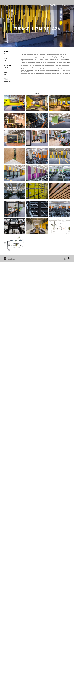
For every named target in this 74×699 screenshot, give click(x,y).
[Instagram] (65, 258)
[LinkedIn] (69, 258)
